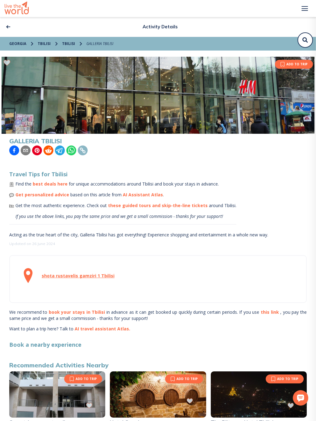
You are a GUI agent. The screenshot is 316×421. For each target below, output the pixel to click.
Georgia (17, 43)
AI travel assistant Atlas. (102, 329)
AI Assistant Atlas (143, 195)
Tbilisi (44, 43)
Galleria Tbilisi (99, 43)
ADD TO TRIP (297, 64)
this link (270, 312)
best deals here (50, 184)
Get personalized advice (42, 195)
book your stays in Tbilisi (77, 312)
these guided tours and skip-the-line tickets (158, 205)
